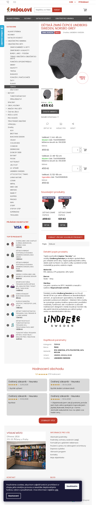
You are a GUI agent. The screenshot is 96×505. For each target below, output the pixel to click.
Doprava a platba (57, 449)
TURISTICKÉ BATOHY (18, 96)
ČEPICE (13, 86)
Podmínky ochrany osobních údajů (64, 440)
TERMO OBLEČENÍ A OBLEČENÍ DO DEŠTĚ (23, 57)
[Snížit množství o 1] (80, 151)
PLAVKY (13, 83)
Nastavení (13, 495)
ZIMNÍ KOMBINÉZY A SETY (20, 47)
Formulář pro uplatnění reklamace (64, 443)
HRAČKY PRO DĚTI (15, 108)
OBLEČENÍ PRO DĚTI (15, 44)
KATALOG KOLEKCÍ (15, 38)
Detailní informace (49, 117)
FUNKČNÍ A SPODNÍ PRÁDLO (20, 61)
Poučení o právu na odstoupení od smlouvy (68, 446)
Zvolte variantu (50, 111)
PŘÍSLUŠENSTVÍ (16, 99)
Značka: (73, 32)
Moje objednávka (57, 457)
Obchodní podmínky (58, 437)
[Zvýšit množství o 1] (80, 148)
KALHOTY (13, 68)
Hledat (57, 10)
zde (56, 490)
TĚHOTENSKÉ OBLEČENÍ (17, 121)
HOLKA (64, 355)
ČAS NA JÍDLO (13, 112)
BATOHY (11, 93)
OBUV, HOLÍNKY (14, 105)
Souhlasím (72, 486)
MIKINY (12, 65)
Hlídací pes (61, 128)
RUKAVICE (14, 74)
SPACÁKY (11, 102)
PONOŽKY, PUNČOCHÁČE (20, 77)
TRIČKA (13, 71)
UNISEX (57, 355)
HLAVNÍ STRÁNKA (14, 31)
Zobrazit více (48, 420)
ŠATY (12, 80)
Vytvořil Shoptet (82, 500)
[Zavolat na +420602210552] (10, 2)
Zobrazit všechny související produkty (65, 237)
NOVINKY (11, 35)
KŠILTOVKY (14, 90)
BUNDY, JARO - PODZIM (19, 53)
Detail (46, 225)
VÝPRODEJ (12, 124)
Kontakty (54, 454)
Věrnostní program (58, 451)
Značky (11, 127)
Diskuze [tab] (52, 244)
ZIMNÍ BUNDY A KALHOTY (19, 50)
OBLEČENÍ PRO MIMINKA (17, 41)
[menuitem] (13, 18)
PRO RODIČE (13, 118)
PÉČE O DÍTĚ (13, 115)
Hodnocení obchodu (48, 369)
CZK (71, 2)
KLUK (70, 355)
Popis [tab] (44, 244)
